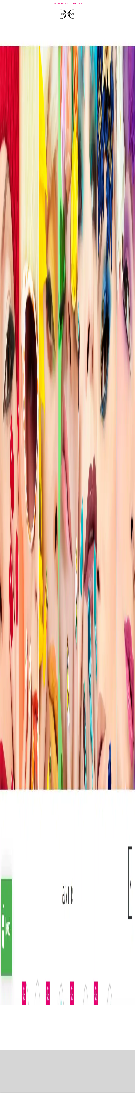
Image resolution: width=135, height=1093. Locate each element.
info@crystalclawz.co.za (59, 3)
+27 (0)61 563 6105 (77, 3)
